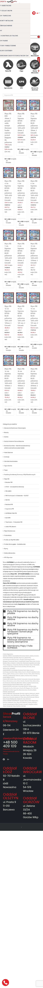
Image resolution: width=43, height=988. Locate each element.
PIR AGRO (8, 491)
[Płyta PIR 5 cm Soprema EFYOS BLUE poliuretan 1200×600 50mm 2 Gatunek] (21, 172)
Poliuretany (8, 535)
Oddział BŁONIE (30, 715)
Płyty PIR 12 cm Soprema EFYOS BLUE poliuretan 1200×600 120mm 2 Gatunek (8, 315)
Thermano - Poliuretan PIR (13, 522)
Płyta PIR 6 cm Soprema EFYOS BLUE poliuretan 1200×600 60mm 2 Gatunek (34, 190)
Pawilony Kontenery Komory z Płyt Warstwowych (19, 475)
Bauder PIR (8, 482)
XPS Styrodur (8, 557)
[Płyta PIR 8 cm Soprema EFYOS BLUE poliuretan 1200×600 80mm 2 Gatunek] (21, 235)
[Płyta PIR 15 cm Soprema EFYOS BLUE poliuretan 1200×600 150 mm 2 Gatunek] (34, 297)
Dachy (6, 437)
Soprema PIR (9, 509)
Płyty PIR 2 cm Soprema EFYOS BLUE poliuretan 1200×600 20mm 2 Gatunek (21, 123)
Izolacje (6, 457)
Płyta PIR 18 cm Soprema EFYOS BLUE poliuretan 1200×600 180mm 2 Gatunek (21, 378)
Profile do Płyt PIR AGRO (11, 540)
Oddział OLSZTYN (10, 796)
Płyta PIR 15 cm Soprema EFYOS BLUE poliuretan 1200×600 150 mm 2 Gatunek (34, 315)
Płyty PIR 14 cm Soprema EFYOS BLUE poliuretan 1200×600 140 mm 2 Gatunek (21, 315)
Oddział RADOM (30, 740)
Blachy (6, 432)
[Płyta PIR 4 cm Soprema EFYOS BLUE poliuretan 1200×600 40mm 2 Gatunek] (8, 172)
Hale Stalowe (8, 452)
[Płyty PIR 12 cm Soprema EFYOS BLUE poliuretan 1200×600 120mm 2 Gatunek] (8, 297)
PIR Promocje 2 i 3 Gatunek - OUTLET (16, 496)
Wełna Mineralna (9, 553)
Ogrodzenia (8, 466)
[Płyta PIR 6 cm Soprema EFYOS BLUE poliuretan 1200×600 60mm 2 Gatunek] (34, 172)
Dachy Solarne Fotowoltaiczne (14, 441)
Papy (6, 470)
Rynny (6, 549)
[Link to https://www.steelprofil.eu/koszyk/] (34, 13)
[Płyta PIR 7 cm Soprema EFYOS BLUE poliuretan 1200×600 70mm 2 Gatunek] (8, 235)
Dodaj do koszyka (7, 160)
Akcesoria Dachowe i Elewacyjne (15, 428)
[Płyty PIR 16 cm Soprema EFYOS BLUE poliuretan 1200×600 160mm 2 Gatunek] (8, 360)
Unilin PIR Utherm (10, 526)
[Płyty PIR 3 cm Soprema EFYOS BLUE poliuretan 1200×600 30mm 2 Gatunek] (34, 105)
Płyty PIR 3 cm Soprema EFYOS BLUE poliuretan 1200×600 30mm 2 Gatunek (34, 123)
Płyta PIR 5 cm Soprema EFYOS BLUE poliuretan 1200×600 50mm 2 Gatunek (21, 190)
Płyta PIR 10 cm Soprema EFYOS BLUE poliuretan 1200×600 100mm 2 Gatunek (34, 253)
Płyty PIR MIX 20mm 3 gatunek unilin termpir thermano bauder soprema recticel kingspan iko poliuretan (8, 128)
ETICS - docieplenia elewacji (14, 487)
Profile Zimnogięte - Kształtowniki (15, 544)
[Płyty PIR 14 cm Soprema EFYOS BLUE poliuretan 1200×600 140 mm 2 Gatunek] (21, 297)
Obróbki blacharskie (11, 461)
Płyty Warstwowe (9, 531)
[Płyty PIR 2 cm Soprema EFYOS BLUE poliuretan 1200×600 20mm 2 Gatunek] (21, 105)
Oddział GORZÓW (31, 800)
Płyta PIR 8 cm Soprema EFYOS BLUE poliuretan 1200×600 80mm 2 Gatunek (21, 253)
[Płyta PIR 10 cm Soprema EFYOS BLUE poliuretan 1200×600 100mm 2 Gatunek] (34, 235)
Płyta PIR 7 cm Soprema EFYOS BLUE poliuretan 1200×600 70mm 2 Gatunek (8, 253)
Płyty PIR (6, 479)
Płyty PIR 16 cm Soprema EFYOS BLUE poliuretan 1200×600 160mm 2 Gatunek (8, 378)
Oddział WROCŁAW (32, 770)
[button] (21, 612)
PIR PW (7, 500)
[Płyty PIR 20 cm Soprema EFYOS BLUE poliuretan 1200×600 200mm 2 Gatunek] (34, 360)
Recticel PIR (9, 504)
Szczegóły (11, 159)
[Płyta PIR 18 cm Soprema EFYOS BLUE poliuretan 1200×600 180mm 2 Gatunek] (21, 360)
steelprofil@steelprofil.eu (17, 738)
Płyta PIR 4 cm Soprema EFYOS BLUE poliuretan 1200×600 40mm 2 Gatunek (8, 190)
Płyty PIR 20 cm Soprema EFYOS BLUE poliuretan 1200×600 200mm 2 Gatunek (34, 378)
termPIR (7, 518)
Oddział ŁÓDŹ (10, 770)
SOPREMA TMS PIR (11, 513)
